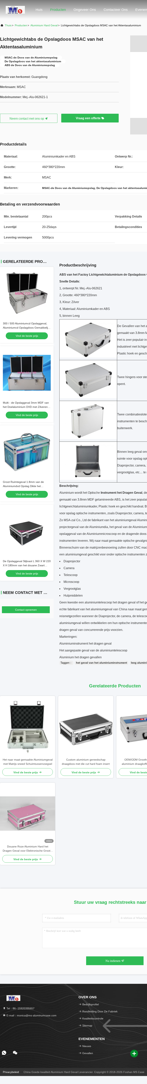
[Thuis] (15, 9)
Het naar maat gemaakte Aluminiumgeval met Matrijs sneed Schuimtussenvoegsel (28, 761)
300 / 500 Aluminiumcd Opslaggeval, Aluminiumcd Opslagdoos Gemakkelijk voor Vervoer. (26, 327)
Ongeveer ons (85, 10)
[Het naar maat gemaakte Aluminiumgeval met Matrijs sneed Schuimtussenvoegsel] (27, 727)
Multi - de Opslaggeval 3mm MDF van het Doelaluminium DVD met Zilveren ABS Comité (26, 407)
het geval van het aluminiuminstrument (101, 662)
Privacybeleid (11, 1072)
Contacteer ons (116, 10)
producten (21, 25)
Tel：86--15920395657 (20, 1008)
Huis (39, 10)
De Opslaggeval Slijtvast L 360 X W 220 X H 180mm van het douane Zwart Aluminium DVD (27, 565)
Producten (58, 10)
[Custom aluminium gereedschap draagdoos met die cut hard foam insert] (85, 727)
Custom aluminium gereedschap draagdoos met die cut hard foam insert (86, 761)
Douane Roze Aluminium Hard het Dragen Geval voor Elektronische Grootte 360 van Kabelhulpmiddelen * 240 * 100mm (28, 849)
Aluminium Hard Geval (44, 25)
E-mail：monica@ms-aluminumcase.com (31, 1015)
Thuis (8, 25)
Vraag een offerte (88, 118)
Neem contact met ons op (27, 118)
